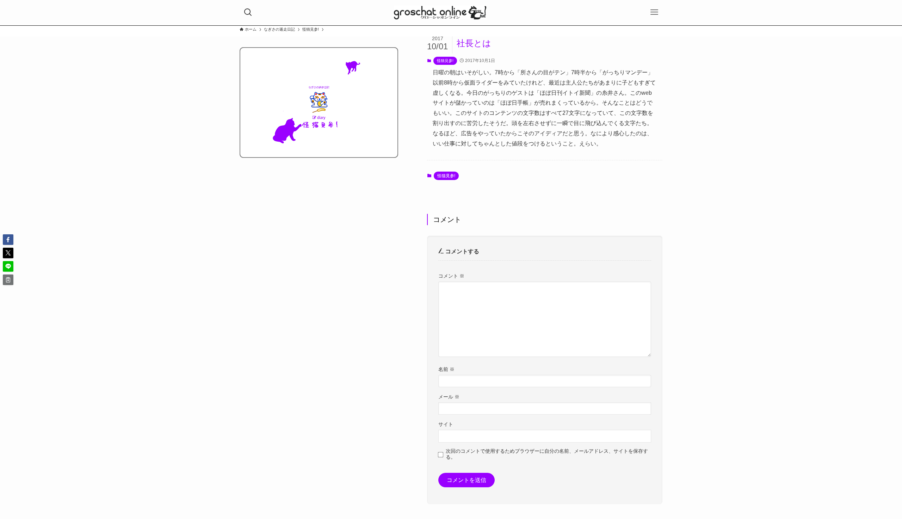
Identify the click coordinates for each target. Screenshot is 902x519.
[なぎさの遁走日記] (440, 13)
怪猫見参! (445, 60)
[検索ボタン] (248, 12)
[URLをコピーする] (8, 279)
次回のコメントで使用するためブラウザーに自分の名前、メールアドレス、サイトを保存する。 (547, 454)
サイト (445, 424)
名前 (446, 369)
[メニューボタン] (654, 12)
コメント (451, 276)
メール (448, 397)
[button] (8, 239)
